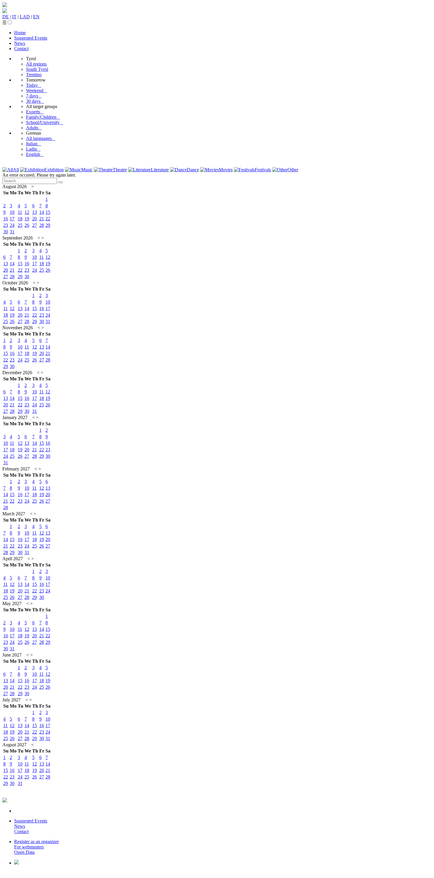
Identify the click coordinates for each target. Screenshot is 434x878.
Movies (226, 169)
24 (12, 225)
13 (34, 212)
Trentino (34, 74)
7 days (34, 95)
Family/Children (43, 117)
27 (34, 225)
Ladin (33, 149)
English (35, 154)
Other (293, 169)
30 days (35, 101)
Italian (33, 143)
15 (47, 212)
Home (20, 32)
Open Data (24, 852)
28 (41, 225)
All (16, 169)
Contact (21, 48)
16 (5, 218)
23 (5, 225)
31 (12, 231)
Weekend (36, 90)
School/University (44, 122)
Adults (34, 127)
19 (27, 218)
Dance (193, 169)
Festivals (263, 169)
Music (87, 169)
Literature (160, 169)
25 (20, 225)
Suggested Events (30, 37)
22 (47, 218)
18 (20, 218)
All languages (40, 138)
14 (41, 212)
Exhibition (54, 169)
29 (47, 225)
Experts (35, 111)
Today (33, 85)
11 (20, 212)
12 (27, 212)
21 (41, 218)
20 (34, 218)
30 (5, 231)
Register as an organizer (36, 841)
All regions (36, 63)
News (19, 43)
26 (27, 225)
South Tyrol (37, 69)
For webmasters (29, 846)
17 (12, 218)
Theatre (120, 169)
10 (12, 212)
